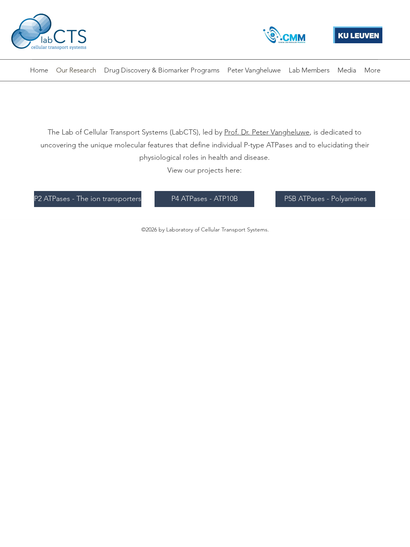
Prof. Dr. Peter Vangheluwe (267, 132)
